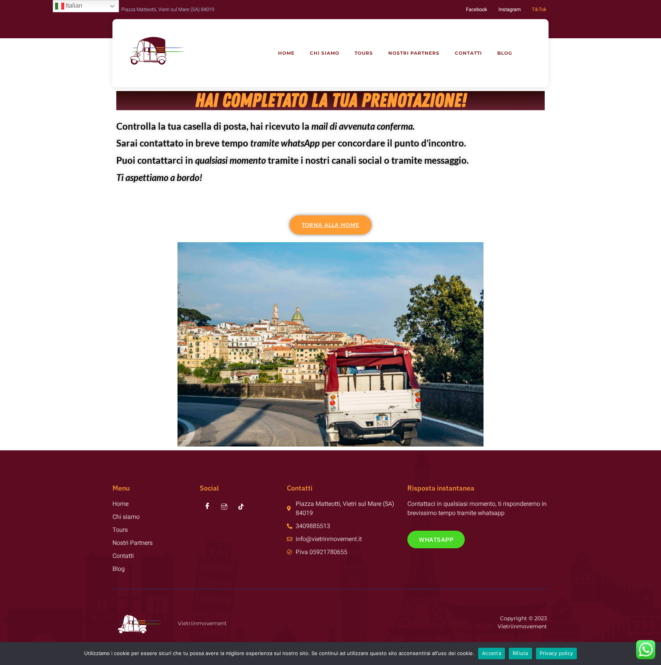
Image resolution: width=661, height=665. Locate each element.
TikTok (539, 9)
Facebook (476, 9)
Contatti (468, 53)
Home (286, 53)
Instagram (509, 9)
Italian (73, 5)
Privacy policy (556, 653)
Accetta (491, 653)
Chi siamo (324, 53)
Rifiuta (520, 653)
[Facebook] (207, 507)
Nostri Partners (414, 53)
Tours (364, 53)
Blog (504, 53)
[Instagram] (224, 507)
